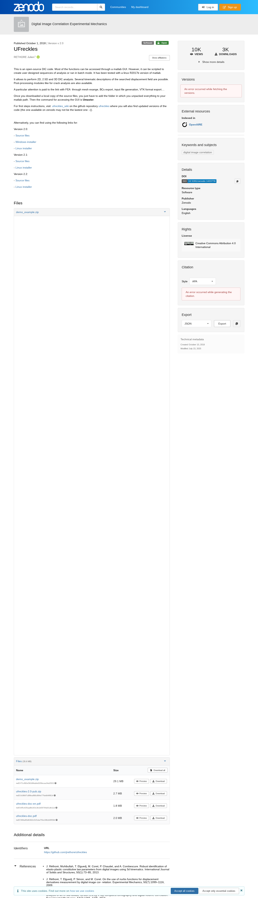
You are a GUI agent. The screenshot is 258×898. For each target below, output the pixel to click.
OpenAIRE (195, 124)
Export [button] (222, 323)
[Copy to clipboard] (237, 181)
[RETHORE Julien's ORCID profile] (38, 57)
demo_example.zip (27, 779)
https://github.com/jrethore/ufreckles (65, 852)
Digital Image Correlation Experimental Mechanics (69, 24)
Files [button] (24, 761)
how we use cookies (82, 890)
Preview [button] (143, 781)
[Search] (101, 7)
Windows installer (25, 141)
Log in (210, 7)
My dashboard (139, 6)
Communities (118, 6)
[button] (92, 212)
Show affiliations (159, 58)
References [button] (28, 866)
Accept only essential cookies (218, 891)
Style (185, 281)
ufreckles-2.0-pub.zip (28, 791)
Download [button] (160, 781)
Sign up (232, 7)
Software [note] (147, 43)
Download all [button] (159, 770)
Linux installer (23, 148)
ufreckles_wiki (60, 106)
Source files (22, 135)
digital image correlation (197, 152)
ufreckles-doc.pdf (26, 815)
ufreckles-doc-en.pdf (28, 803)
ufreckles (104, 106)
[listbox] (202, 281)
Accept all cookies (184, 891)
